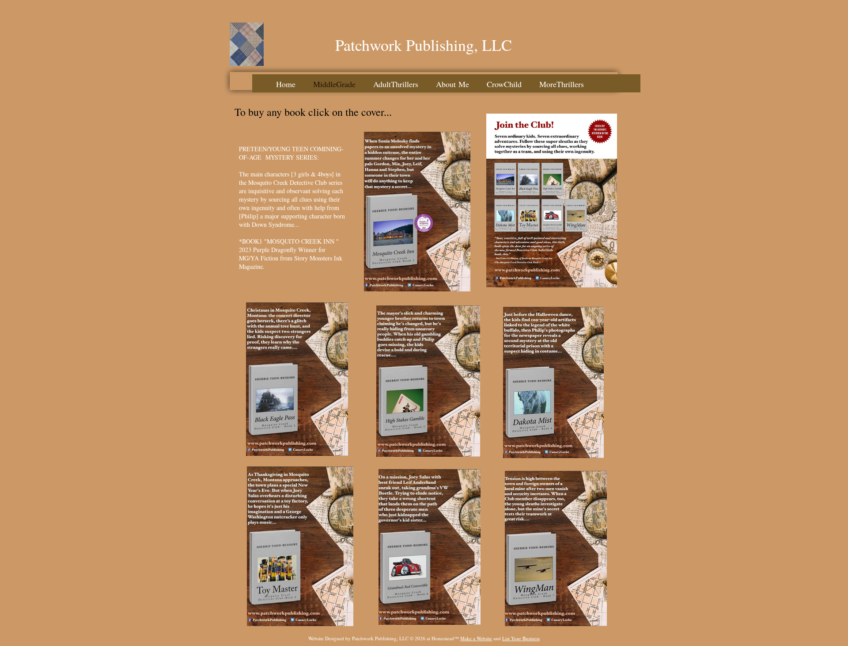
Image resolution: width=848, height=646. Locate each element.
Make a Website (476, 638)
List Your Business (521, 638)
